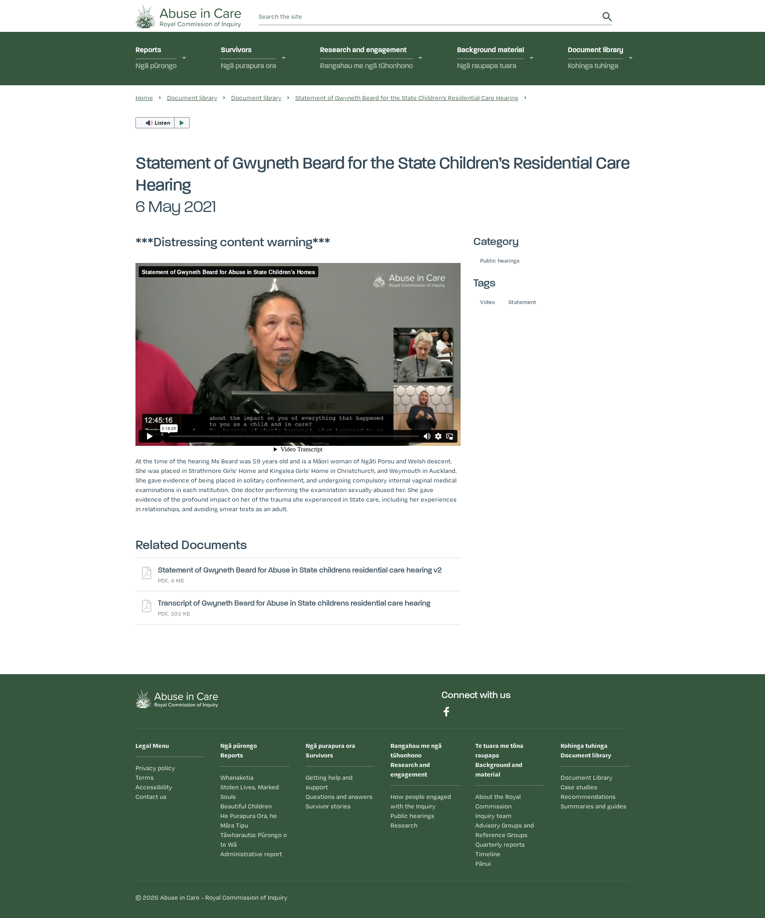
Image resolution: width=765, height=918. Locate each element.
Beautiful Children (246, 806)
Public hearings (500, 260)
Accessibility (153, 787)
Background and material (499, 759)
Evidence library (355, 149)
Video (487, 301)
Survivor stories (328, 806)
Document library (595, 58)
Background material (490, 58)
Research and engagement (366, 58)
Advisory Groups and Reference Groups (504, 830)
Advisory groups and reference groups (499, 139)
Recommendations (606, 125)
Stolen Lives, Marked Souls (178, 114)
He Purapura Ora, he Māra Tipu (248, 820)
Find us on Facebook (446, 711)
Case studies (597, 110)
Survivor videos (255, 110)
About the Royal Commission (492, 99)
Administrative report (251, 854)
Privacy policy (155, 768)
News (476, 220)
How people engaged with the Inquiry (371, 99)
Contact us (151, 796)
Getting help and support (329, 782)
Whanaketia (164, 94)
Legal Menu (152, 745)
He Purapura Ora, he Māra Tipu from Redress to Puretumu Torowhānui (186, 176)
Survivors (248, 58)
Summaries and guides (613, 140)
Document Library (586, 777)
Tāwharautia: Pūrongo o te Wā (253, 839)
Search (607, 17)
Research (345, 134)
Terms (144, 777)
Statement (522, 301)
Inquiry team (493, 816)
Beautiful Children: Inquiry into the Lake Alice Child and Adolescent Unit (185, 143)
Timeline (479, 173)
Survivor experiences (264, 94)
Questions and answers (504, 189)
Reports (156, 58)
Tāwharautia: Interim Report (177, 205)
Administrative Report (179, 225)
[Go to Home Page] (188, 16)
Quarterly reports (494, 158)
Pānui (475, 204)
